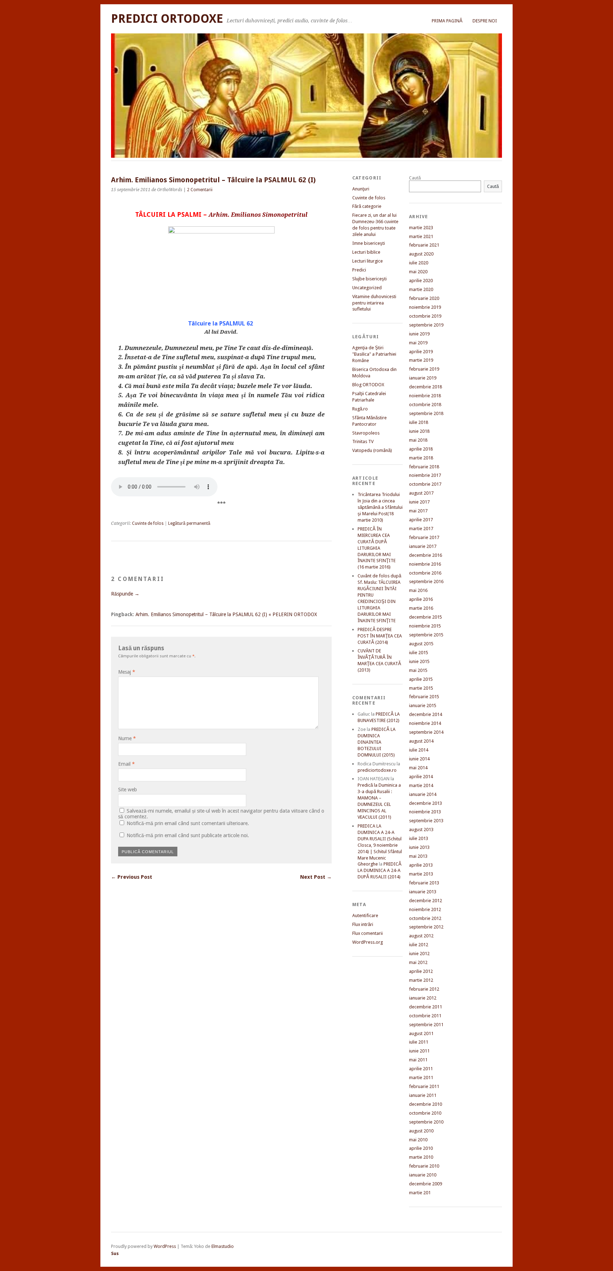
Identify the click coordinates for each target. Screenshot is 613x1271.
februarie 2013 (424, 882)
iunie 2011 (419, 1051)
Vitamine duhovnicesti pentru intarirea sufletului (374, 303)
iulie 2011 (418, 1042)
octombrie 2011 (425, 1015)
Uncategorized (367, 287)
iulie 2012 (418, 944)
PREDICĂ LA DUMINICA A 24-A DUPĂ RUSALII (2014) (380, 870)
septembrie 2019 (426, 325)
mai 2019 (418, 342)
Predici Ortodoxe (167, 19)
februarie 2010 (424, 1166)
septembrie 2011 (426, 1024)
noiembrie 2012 (425, 909)
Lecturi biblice (366, 252)
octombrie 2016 (425, 573)
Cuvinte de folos (148, 523)
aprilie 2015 (421, 679)
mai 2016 (418, 590)
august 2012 (421, 935)
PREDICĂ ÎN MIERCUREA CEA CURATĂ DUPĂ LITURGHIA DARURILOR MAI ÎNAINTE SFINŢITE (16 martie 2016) (377, 548)
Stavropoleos (366, 433)
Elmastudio (222, 1246)
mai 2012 (418, 962)
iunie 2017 (419, 502)
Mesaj (126, 672)
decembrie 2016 (425, 555)
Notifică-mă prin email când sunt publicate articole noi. (188, 835)
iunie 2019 (419, 333)
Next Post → (316, 877)
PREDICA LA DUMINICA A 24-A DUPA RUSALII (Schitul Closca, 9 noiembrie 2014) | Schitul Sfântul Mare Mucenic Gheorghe (380, 845)
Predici (359, 270)
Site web (127, 789)
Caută (415, 178)
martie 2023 (421, 227)
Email (126, 764)
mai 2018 (418, 440)
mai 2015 (418, 670)
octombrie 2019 (425, 316)
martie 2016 (421, 608)
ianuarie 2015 (422, 705)
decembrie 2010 (425, 1104)
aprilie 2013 (421, 865)
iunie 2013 (419, 847)
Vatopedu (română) (372, 450)
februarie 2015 (424, 696)
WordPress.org (367, 942)
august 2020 (421, 254)
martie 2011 (421, 1077)
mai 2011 (418, 1059)
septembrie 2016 (426, 581)
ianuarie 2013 (422, 891)
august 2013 (421, 829)
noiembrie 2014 (425, 723)
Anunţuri (360, 189)
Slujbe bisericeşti (369, 278)
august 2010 (421, 1130)
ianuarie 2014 (422, 794)
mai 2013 (418, 856)
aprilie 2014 (421, 776)
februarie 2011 (424, 1086)
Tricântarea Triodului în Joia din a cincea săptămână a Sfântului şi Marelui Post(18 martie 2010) (380, 507)
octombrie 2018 (425, 404)
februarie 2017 (424, 537)
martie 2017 (421, 528)
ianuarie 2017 (422, 546)
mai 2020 (418, 271)
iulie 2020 (418, 262)
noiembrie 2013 (425, 811)
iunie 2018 (419, 431)
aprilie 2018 (421, 449)
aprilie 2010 (421, 1148)
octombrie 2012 (425, 918)
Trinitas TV (363, 441)
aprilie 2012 (421, 971)
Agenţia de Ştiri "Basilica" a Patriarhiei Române (374, 354)
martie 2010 (421, 1157)
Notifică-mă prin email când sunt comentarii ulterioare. (188, 823)
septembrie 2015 (426, 634)
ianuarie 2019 (422, 378)
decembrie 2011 (425, 1006)
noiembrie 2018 (425, 395)
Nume (127, 738)
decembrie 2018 (425, 386)
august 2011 (421, 1033)
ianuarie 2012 (422, 998)
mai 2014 (418, 767)
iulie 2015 (418, 652)
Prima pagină (447, 20)
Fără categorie (366, 206)
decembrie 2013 (425, 803)
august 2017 (421, 493)
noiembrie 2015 (425, 626)
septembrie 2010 (426, 1122)
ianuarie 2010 (422, 1175)
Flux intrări (362, 924)
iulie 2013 (418, 838)
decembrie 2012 (425, 900)
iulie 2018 (418, 422)
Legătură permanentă (189, 523)
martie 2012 (421, 980)
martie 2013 (421, 874)
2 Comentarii (199, 189)
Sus (115, 1253)
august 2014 (421, 741)
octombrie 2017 (425, 484)
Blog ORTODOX (368, 384)
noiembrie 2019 (425, 307)
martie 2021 (421, 236)
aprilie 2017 (421, 519)
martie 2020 (421, 289)
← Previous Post (131, 877)
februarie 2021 (424, 245)
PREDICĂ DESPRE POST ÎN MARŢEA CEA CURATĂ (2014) (380, 636)
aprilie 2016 (421, 599)
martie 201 (420, 1192)
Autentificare (365, 915)
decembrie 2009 (425, 1183)
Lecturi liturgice (367, 261)
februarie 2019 (424, 369)
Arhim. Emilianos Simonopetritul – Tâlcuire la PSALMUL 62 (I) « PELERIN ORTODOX (226, 614)
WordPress (165, 1246)
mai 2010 (418, 1139)
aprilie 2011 (421, 1068)
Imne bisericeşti (368, 243)
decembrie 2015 (425, 617)
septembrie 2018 (426, 413)
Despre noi (485, 20)
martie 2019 (421, 360)
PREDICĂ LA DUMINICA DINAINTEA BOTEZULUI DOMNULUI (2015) (377, 742)
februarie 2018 (424, 466)
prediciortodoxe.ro (377, 770)
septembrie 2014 (426, 732)
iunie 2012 (419, 953)
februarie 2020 (424, 298)
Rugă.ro (360, 408)
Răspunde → (125, 594)
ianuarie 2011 (422, 1095)
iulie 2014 (418, 750)
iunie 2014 (419, 758)
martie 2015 (421, 688)
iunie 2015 (419, 661)
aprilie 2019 (421, 351)
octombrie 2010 (425, 1113)
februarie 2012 (424, 989)
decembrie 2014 (425, 714)
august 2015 (421, 643)
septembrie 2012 (426, 927)
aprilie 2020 (421, 280)
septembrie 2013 (426, 820)
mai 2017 (418, 510)
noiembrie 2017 (425, 475)
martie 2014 (421, 785)
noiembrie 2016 (425, 564)
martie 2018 (421, 458)
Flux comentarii (367, 933)
